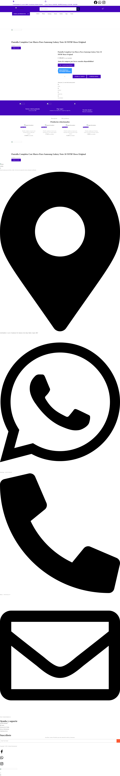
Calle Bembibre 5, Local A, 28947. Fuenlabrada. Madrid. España (28, 4)
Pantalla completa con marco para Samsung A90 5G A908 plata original (28, 132)
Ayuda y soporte (8, 721)
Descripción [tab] (54, 118)
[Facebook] (95, 2)
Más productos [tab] (65, 118)
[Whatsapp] (99, 2)
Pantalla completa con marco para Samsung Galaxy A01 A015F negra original (70, 132)
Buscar (78, 8)
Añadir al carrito (16, 47)
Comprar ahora (93, 76)
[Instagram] (104, 2)
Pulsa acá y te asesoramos (87, 111)
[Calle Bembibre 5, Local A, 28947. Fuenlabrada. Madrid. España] (13, 1)
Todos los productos (19, 13)
